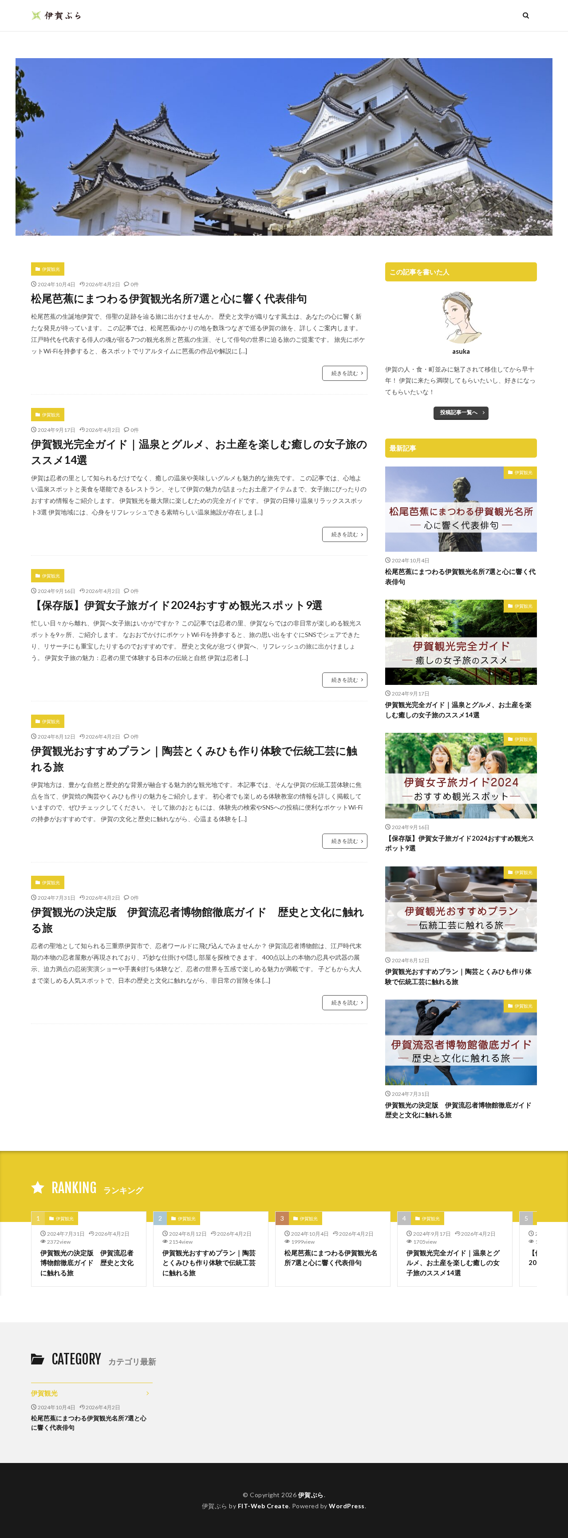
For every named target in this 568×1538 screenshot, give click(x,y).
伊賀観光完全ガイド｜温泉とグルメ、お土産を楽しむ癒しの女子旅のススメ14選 (199, 451)
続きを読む (344, 373)
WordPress (347, 1506)
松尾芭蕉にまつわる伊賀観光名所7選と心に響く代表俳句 (169, 298)
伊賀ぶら (311, 1494)
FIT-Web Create (263, 1506)
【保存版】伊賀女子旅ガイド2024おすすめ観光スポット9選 (177, 604)
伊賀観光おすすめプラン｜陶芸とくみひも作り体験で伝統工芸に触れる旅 (194, 758)
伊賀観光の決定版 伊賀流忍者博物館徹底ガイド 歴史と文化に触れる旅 (197, 919)
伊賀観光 (51, 269)
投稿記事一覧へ (458, 412)
